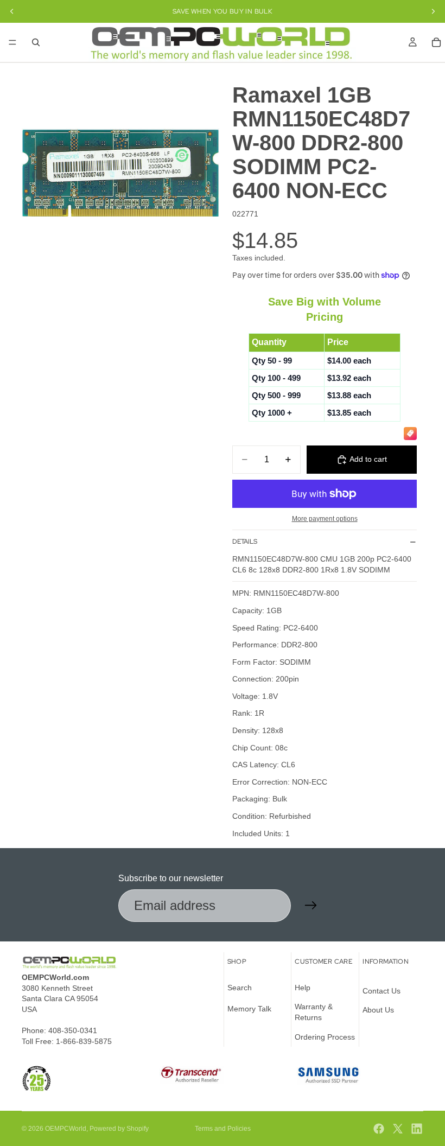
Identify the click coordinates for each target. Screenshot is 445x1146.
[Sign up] (311, 905)
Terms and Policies (223, 1128)
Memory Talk (249, 1008)
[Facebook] (378, 1128)
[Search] (36, 42)
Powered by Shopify (119, 1128)
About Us (378, 1009)
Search (239, 987)
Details (244, 541)
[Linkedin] (416, 1128)
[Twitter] (397, 1128)
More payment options (325, 518)
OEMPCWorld (65, 1128)
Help (302, 987)
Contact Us (381, 990)
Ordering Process (325, 1037)
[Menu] (12, 42)
